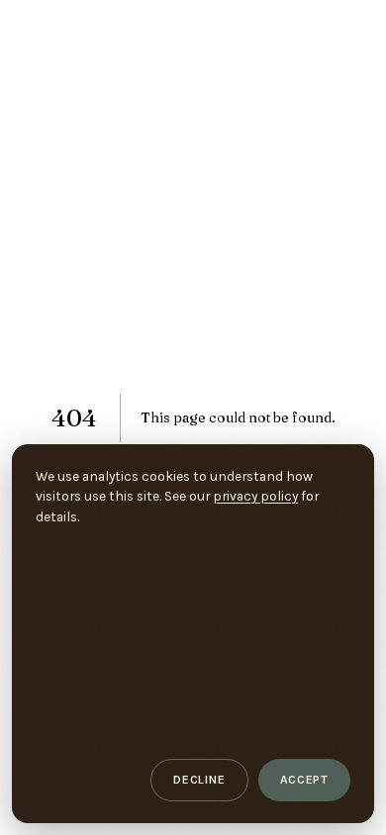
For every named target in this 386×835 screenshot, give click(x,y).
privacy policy (255, 496)
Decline (199, 780)
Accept (305, 780)
